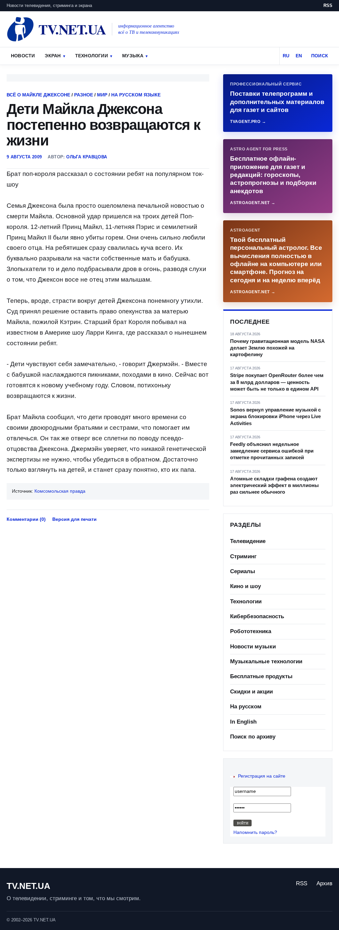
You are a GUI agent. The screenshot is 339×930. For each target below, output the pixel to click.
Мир (102, 94)
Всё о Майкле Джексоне (38, 94)
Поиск (319, 55)
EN (299, 55)
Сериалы (242, 571)
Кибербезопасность (257, 616)
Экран (53, 55)
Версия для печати (74, 519)
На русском (246, 706)
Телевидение (248, 541)
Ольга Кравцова (86, 156)
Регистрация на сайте (261, 776)
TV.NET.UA (28, 886)
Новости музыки (253, 646)
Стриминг (243, 556)
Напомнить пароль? (255, 832)
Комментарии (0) (26, 519)
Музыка (132, 55)
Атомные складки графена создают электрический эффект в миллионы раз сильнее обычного (274, 485)
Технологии (91, 55)
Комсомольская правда (59, 491)
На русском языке (136, 94)
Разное (83, 94)
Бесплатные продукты (261, 676)
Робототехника (250, 631)
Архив (324, 883)
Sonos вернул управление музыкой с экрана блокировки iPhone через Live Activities (275, 416)
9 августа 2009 (24, 156)
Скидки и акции (251, 691)
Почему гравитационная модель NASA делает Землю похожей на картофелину (277, 347)
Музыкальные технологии (266, 661)
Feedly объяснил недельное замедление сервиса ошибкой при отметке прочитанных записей (272, 451)
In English (243, 722)
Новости (23, 55)
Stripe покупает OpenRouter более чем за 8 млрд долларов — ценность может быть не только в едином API (276, 382)
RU (286, 55)
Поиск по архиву (252, 737)
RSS (327, 5)
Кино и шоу (245, 586)
